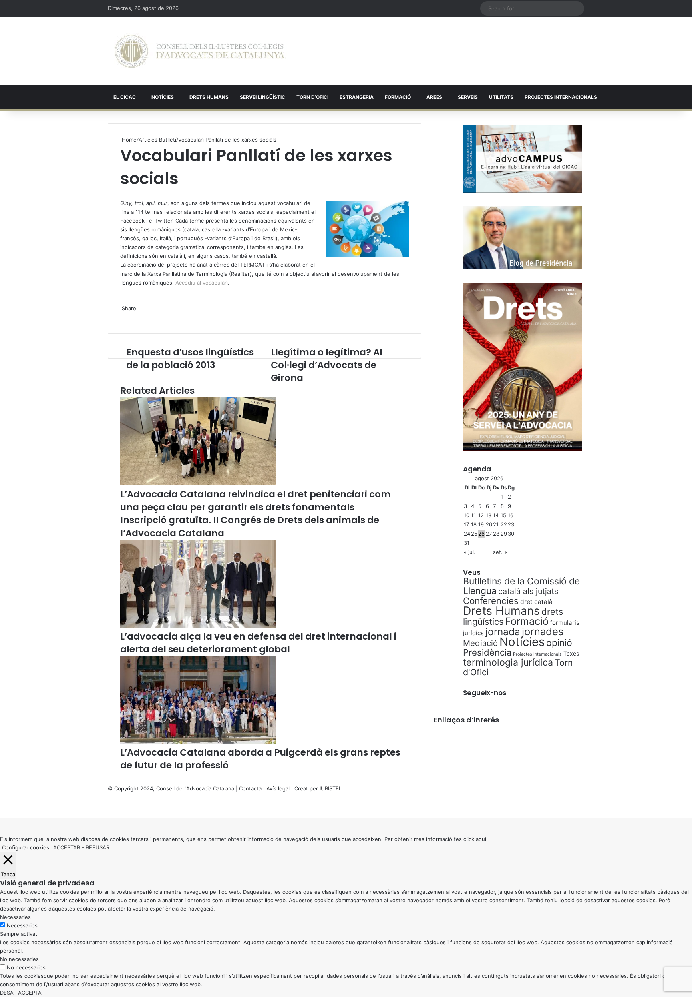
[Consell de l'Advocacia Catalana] (200, 51)
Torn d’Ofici (312, 97)
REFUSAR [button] (97, 847)
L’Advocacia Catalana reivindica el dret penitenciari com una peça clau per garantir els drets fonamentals (255, 501)
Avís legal (278, 788)
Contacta (250, 788)
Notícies (162, 97)
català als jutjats (528, 591)
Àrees (434, 97)
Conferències (491, 600)
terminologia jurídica (508, 662)
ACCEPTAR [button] (66, 847)
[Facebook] (1, 805)
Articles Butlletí (157, 139)
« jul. (469, 552)
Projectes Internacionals (537, 654)
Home (128, 139)
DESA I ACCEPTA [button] (21, 992)
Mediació (480, 643)
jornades (542, 631)
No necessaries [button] (19, 959)
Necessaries (22, 925)
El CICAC (124, 97)
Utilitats (501, 97)
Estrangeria (357, 97)
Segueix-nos (485, 693)
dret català (536, 602)
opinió (559, 642)
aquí (481, 839)
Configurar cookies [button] (25, 847)
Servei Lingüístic (262, 97)
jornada (502, 632)
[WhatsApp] (122, 194)
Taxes (571, 653)
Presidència (487, 652)
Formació (398, 97)
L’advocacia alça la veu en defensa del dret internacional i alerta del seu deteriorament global (258, 643)
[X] (121, 194)
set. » (500, 552)
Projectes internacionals (561, 97)
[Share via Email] (126, 316)
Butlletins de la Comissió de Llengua (521, 586)
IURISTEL (331, 788)
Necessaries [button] (15, 917)
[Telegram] (124, 316)
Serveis (468, 97)
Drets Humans (209, 97)
